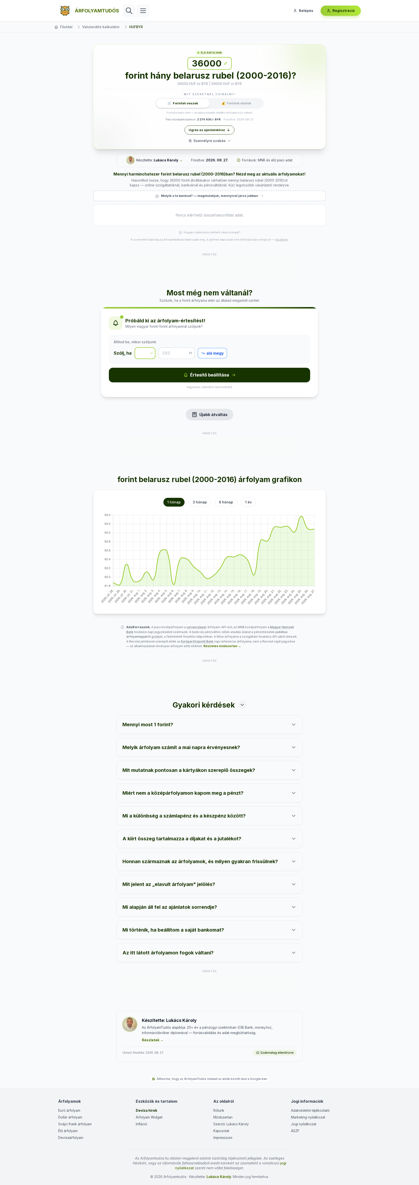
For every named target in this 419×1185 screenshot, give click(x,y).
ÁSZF (295, 1131)
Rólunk (218, 1110)
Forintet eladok (236, 103)
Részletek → (152, 1040)
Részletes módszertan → (222, 646)
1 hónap (174, 502)
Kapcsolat (221, 1131)
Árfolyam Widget (149, 1117)
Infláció (141, 1124)
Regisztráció (343, 10)
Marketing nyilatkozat (308, 1117)
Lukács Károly (166, 160)
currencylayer (196, 627)
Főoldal (66, 27)
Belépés (306, 10)
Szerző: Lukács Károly (231, 1124)
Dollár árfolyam (70, 1117)
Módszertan (223, 1117)
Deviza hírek (146, 1110)
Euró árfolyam (69, 1110)
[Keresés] (129, 11)
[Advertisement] (209, 268)
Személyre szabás (209, 141)
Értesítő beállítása (209, 374)
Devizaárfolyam (70, 1137)
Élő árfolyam (68, 1131)
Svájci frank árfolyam (75, 1124)
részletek (281, 239)
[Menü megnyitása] (143, 11)
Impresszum (222, 1137)
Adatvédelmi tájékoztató (310, 1110)
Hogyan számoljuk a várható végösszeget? (212, 232)
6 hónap (226, 502)
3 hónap (200, 502)
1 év (248, 502)
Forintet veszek (183, 103)
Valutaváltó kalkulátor (101, 27)
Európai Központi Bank (197, 641)
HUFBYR (136, 27)
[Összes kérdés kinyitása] (242, 705)
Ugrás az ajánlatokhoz (207, 130)
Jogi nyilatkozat (303, 1124)
